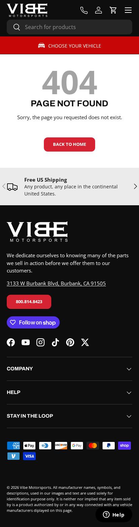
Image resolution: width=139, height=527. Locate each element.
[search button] (14, 27)
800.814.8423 (29, 301)
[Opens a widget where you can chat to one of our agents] (113, 515)
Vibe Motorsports (35, 487)
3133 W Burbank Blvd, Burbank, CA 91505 (56, 283)
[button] (113, 10)
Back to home (69, 144)
